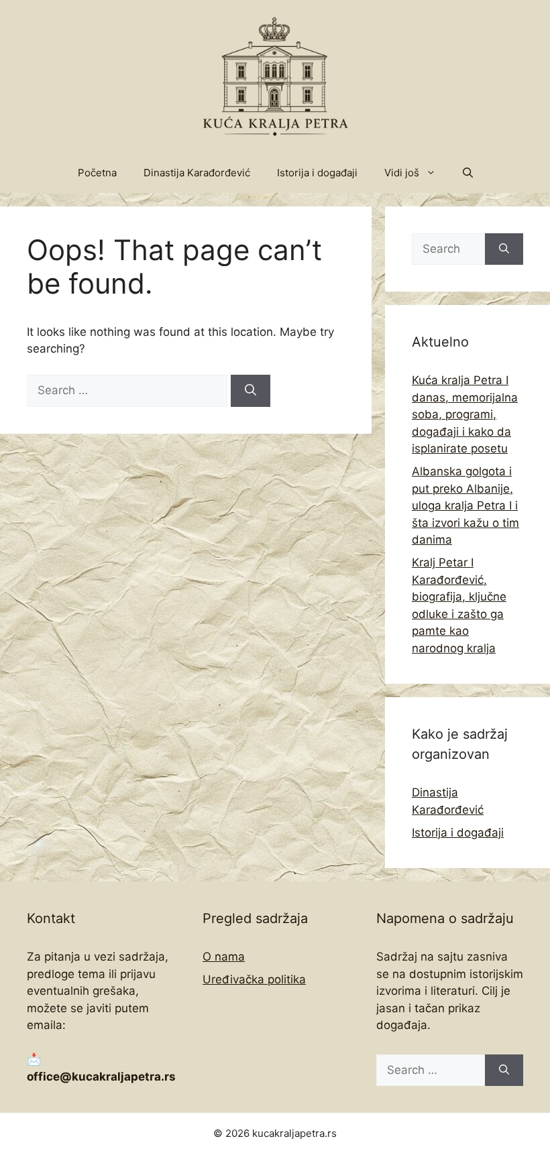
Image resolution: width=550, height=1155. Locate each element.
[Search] (250, 391)
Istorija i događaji (317, 172)
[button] (467, 173)
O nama (224, 956)
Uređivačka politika (254, 979)
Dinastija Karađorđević (197, 172)
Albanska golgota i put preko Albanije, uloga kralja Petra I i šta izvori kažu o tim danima (465, 505)
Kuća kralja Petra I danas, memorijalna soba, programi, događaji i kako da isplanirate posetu (465, 414)
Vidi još (401, 172)
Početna (97, 172)
